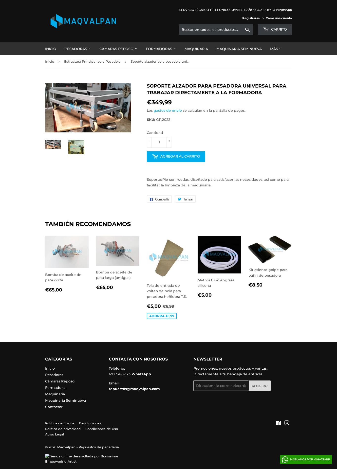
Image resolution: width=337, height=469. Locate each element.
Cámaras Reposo (116, 49)
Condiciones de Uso (101, 429)
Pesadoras (76, 49)
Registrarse (251, 18)
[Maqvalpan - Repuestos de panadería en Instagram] (286, 423)
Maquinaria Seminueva (239, 49)
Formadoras (159, 49)
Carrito (278, 29)
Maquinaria (196, 49)
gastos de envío (168, 110)
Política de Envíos (59, 423)
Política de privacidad (63, 429)
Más (274, 49)
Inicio (50, 49)
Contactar (54, 407)
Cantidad (155, 132)
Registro (259, 386)
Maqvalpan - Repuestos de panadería (88, 447)
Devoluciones (90, 423)
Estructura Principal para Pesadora (92, 61)
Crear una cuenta (279, 18)
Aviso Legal (54, 434)
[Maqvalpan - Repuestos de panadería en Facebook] (278, 423)
